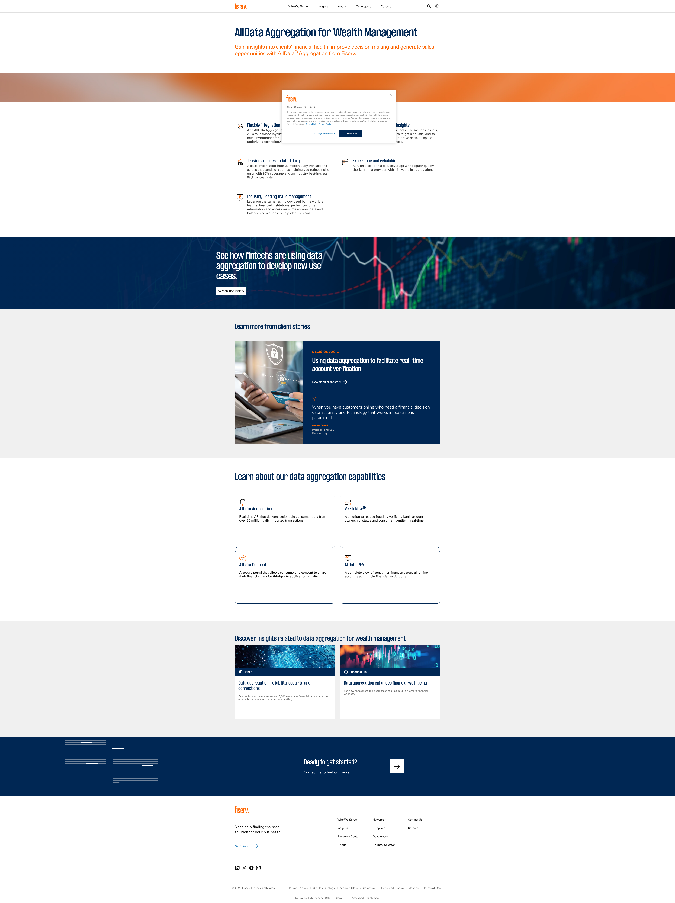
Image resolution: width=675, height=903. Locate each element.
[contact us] (397, 766)
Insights (323, 6)
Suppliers (379, 828)
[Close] (391, 94)
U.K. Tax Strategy (324, 888)
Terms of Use (432, 888)
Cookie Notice (312, 124)
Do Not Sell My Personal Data (312, 897)
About (342, 6)
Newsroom (380, 819)
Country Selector (384, 845)
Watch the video (231, 291)
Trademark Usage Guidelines (400, 888)
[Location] (437, 7)
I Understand (350, 133)
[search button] (429, 6)
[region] (339, 116)
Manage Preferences (324, 133)
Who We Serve (298, 6)
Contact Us (415, 819)
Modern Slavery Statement (358, 888)
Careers (386, 6)
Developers (363, 6)
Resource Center (348, 836)
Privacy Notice (298, 888)
